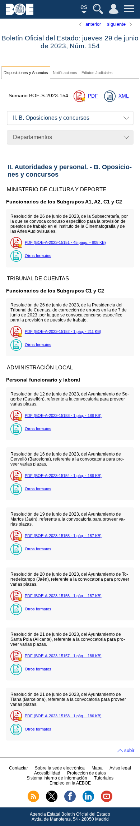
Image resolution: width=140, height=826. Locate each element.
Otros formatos (38, 256)
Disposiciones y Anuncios (26, 72)
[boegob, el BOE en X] (51, 800)
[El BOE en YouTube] (106, 800)
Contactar (18, 768)
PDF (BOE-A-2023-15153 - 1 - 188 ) (63, 415)
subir (129, 750)
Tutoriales (103, 778)
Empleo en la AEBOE (70, 783)
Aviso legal (120, 768)
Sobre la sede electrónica (60, 768)
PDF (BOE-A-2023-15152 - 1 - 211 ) (63, 331)
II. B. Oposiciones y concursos (51, 118)
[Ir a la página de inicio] (19, 13)
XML (123, 96)
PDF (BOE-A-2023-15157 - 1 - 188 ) (63, 656)
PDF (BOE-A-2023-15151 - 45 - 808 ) (65, 242)
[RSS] (33, 800)
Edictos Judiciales (97, 72)
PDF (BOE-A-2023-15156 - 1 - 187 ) (63, 596)
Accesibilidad (47, 773)
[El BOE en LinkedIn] (88, 800)
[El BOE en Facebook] (70, 800)
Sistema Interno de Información (57, 778)
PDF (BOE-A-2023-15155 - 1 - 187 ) (63, 536)
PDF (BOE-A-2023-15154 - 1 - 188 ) (63, 475)
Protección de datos (86, 773)
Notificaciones (65, 72)
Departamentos (32, 137)
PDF (93, 96)
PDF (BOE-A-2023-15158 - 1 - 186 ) (63, 716)
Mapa (97, 768)
